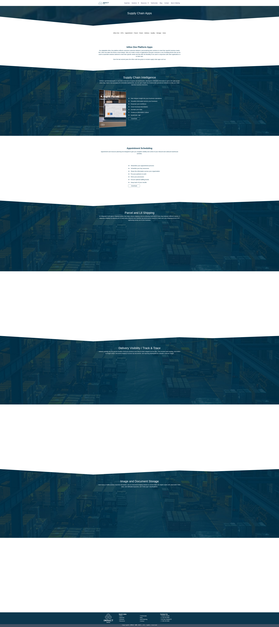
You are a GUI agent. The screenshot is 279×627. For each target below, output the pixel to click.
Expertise (127, 3)
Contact (166, 3)
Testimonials (154, 3)
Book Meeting (143, 619)
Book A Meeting (175, 3)
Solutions (134, 3)
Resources (144, 3)
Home (120, 615)
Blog (161, 3)
